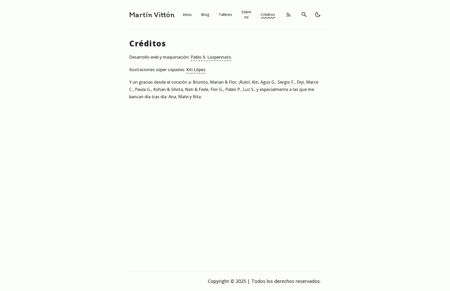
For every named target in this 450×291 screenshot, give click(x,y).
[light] (318, 14)
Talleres (225, 14)
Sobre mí (246, 14)
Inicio (187, 14)
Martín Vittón (151, 14)
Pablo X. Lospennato (211, 57)
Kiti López (195, 69)
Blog (205, 14)
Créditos (268, 14)
